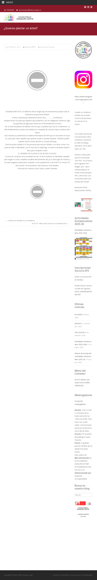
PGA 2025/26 (80, 332)
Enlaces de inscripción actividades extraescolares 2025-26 (83, 356)
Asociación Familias (47, 47)
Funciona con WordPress (61, 575)
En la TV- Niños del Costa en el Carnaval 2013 (50, 223)
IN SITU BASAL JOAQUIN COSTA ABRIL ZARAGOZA (82, 382)
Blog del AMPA (30, 47)
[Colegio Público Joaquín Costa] (18, 17)
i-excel (77, 575)
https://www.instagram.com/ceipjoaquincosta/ (83, 99)
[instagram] (88, 8)
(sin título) (78, 314)
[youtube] (91, 8)
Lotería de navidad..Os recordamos (20, 220)
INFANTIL (78, 323)
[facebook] (85, 8)
